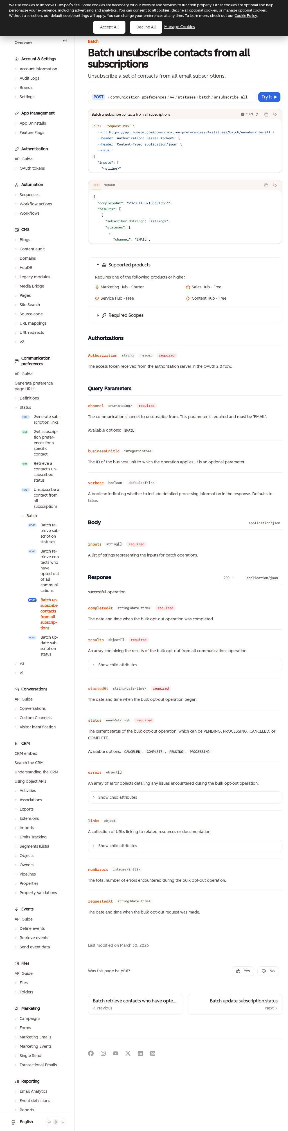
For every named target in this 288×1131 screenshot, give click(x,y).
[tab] (96, 185)
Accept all (109, 27)
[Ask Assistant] (275, 114)
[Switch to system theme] (49, 1122)
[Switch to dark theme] (62, 1122)
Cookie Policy (246, 16)
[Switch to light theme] (55, 1122)
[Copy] (251, 97)
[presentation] (37, 572)
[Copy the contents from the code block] (266, 114)
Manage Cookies (179, 26)
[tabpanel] (185, 216)
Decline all (146, 27)
